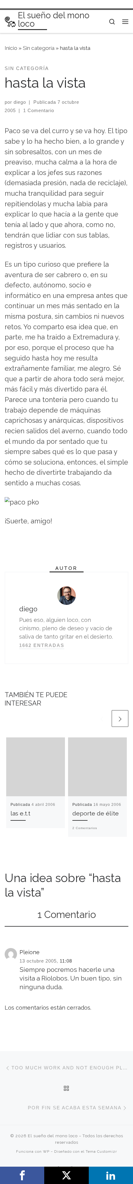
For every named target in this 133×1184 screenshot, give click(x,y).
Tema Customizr (101, 1151)
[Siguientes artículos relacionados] (120, 718)
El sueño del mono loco (53, 1136)
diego (20, 102)
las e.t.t (20, 813)
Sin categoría (38, 48)
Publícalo (66, 1175)
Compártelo (22, 1175)
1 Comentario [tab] (66, 914)
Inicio (11, 48)
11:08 (66, 960)
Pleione (29, 952)
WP (46, 1151)
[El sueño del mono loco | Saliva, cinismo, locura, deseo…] (10, 21)
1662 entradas (41, 645)
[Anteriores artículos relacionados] (101, 718)
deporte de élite (95, 813)
